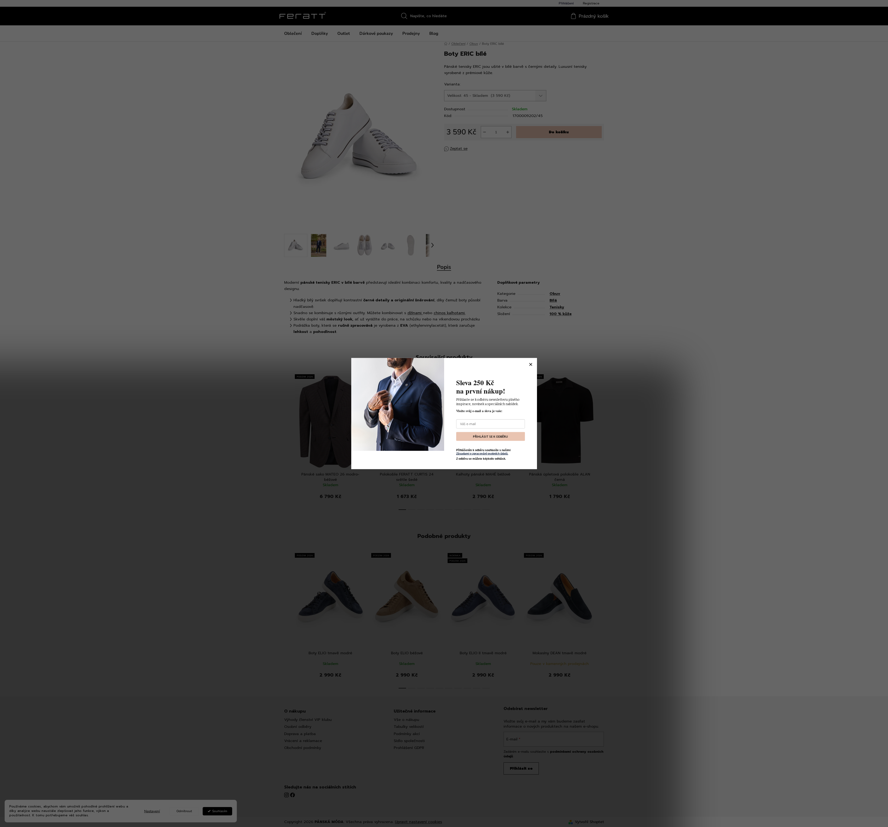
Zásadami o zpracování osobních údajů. (482, 453)
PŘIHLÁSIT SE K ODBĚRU (490, 436)
